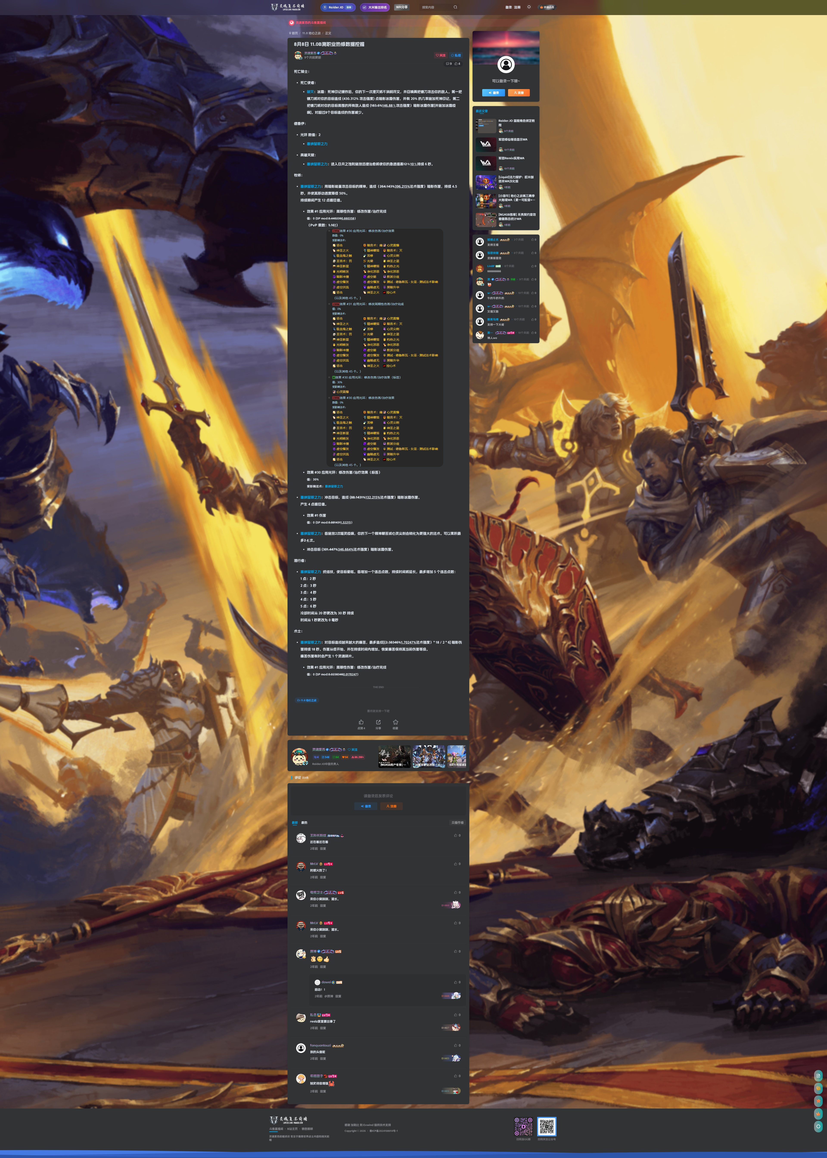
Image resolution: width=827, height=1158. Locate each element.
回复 (323, 849)
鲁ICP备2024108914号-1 (384, 1130)
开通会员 (549, 7)
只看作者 (458, 822)
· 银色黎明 (305, 1128)
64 (337, 757)
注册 (517, 7)
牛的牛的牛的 (495, 298)
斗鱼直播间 (276, 1128)
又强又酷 (493, 311)
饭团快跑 (493, 253)
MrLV (314, 864)
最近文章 (482, 111)
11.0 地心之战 (311, 33)
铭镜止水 (493, 239)
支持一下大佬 (495, 324)
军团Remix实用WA (511, 158)
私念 (313, 1015)
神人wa (492, 338)
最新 (295, 822)
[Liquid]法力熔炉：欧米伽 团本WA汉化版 (516, 179)
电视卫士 (316, 892)
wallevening (489, 293)
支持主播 (493, 244)
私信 (458, 55)
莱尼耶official (491, 332)
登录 (508, 7)
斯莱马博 (493, 319)
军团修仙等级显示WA (513, 139)
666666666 (494, 271)
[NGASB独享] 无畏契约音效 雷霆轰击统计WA (517, 217)
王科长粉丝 (318, 835)
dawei (326, 982)
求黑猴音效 (494, 258)
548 (327, 757)
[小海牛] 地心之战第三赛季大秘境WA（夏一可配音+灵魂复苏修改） (517, 200)
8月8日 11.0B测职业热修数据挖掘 (329, 44)
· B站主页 (290, 1128)
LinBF (491, 266)
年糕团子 (316, 1076)
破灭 (310, 92)
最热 (304, 822)
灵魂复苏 (310, 53)
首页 (294, 33)
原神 (313, 951)
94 (346, 757)
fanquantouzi (320, 1045)
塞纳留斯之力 (317, 144)
